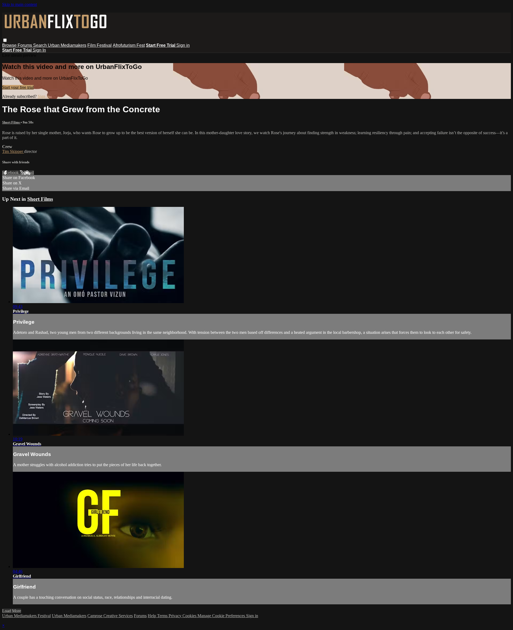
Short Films (11, 122)
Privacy (175, 615)
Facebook (11, 172)
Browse (10, 45)
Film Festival (99, 45)
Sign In (39, 50)
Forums (25, 45)
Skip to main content (19, 4)
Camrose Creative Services (110, 615)
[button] (5, 40)
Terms (163, 615)
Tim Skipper (13, 151)
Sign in (183, 45)
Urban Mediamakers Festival (26, 615)
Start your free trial (18, 87)
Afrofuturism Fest (129, 45)
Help (152, 615)
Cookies (189, 615)
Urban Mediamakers (67, 45)
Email (29, 172)
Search (40, 45)
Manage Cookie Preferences (221, 615)
